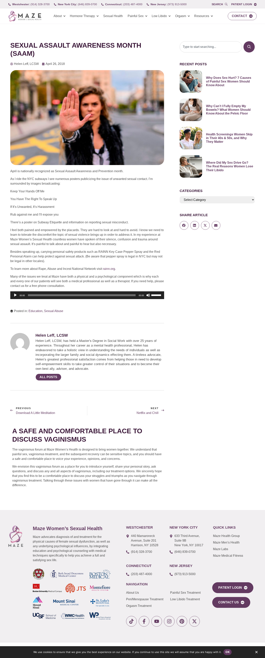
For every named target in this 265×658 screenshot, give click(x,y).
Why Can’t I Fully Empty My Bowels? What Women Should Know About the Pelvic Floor (228, 109)
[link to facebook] (144, 621)
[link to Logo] (24, 16)
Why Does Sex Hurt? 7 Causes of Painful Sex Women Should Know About (228, 81)
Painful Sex (136, 16)
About (58, 16)
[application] (87, 295)
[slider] (156, 294)
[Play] (15, 295)
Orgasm (180, 16)
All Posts (48, 377)
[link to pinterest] (182, 621)
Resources (201, 16)
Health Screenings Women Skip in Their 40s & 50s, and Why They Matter (229, 138)
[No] (256, 653)
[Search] (249, 46)
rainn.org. (109, 268)
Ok (227, 652)
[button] (184, 225)
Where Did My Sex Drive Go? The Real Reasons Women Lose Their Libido (229, 166)
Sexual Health (113, 16)
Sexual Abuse (53, 311)
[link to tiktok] (131, 621)
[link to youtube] (156, 621)
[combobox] (211, 46)
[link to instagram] (169, 621)
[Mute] (148, 295)
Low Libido (159, 16)
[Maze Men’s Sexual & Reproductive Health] (15, 536)
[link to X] (194, 621)
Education (35, 311)
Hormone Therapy (82, 16)
